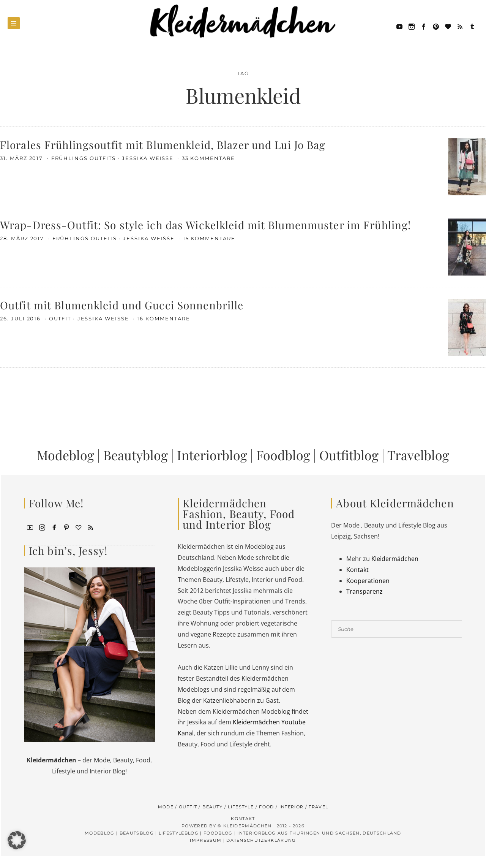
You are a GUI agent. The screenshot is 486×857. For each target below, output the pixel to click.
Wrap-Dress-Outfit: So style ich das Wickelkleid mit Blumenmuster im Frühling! (205, 225)
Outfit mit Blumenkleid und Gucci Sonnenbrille (121, 305)
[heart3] (79, 527)
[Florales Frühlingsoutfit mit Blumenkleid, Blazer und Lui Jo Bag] (467, 166)
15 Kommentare (209, 238)
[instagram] (42, 527)
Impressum (205, 840)
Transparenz (364, 591)
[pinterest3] (66, 527)
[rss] (460, 26)
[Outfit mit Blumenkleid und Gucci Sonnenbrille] (467, 326)
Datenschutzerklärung (261, 840)
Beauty (212, 806)
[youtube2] (30, 527)
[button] (16, 840)
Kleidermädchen (394, 558)
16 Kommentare (163, 318)
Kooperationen (368, 581)
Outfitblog (349, 455)
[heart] (448, 26)
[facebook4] (54, 527)
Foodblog (283, 455)
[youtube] (399, 26)
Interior (291, 806)
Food (266, 806)
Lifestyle (241, 806)
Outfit (60, 318)
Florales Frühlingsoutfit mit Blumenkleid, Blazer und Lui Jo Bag (163, 145)
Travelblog (418, 455)
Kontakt (357, 570)
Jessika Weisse (148, 158)
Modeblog (65, 455)
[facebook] (424, 26)
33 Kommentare (208, 158)
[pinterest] (436, 26)
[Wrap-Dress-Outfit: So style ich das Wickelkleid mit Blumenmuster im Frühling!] (467, 246)
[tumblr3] (472, 26)
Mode (166, 806)
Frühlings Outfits (83, 158)
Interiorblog (212, 455)
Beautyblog (135, 455)
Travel (318, 806)
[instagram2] (412, 26)
